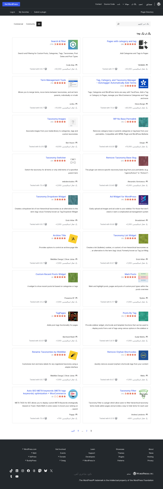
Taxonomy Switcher (56, 157)
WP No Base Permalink (124, 119)
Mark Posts (130, 274)
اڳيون (73, 431)
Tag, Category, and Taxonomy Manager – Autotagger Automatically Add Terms (116, 81)
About (151, 449)
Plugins (121, 457)
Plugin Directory (147, 12)
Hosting (150, 457)
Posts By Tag (129, 313)
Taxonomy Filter (128, 390)
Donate (62, 457)
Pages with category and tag (121, 41)
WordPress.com (29, 449)
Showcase (120, 449)
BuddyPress (30, 461)
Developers (90, 457)
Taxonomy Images (56, 119)
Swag (62, 461)
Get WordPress (11, 4)
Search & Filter (58, 41)
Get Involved (60, 449)
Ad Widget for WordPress (123, 196)
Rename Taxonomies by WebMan (49, 352)
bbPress (32, 457)
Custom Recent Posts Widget (51, 274)
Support (92, 453)
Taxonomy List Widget (124, 235)
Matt (33, 453)
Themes (121, 453)
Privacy (150, 461)
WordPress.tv (88, 461)
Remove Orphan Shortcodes (121, 352)
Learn (93, 449)
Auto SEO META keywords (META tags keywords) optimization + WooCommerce (44, 392)
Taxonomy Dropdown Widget (51, 196)
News (151, 453)
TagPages (61, 313)
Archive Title (59, 235)
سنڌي (129, 474)
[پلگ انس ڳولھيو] (118, 24)
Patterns (121, 461)
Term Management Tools (53, 80)
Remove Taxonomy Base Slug (121, 157)
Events (63, 453)
